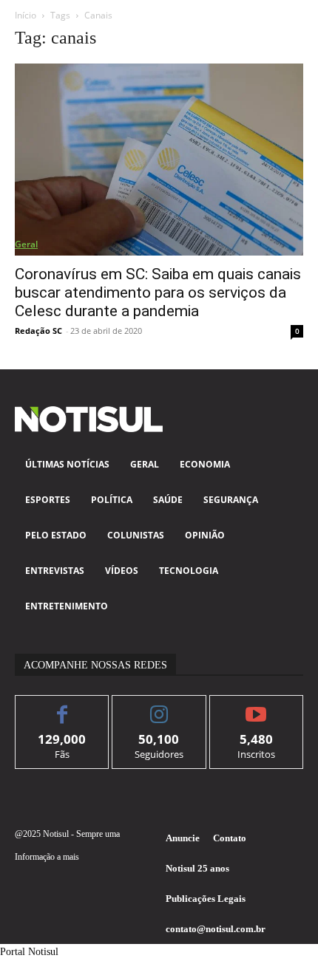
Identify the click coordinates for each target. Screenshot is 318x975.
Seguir (159, 706)
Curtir (62, 706)
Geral (26, 244)
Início (25, 15)
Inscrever (256, 706)
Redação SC (38, 330)
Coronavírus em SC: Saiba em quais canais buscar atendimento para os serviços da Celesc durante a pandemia (158, 292)
